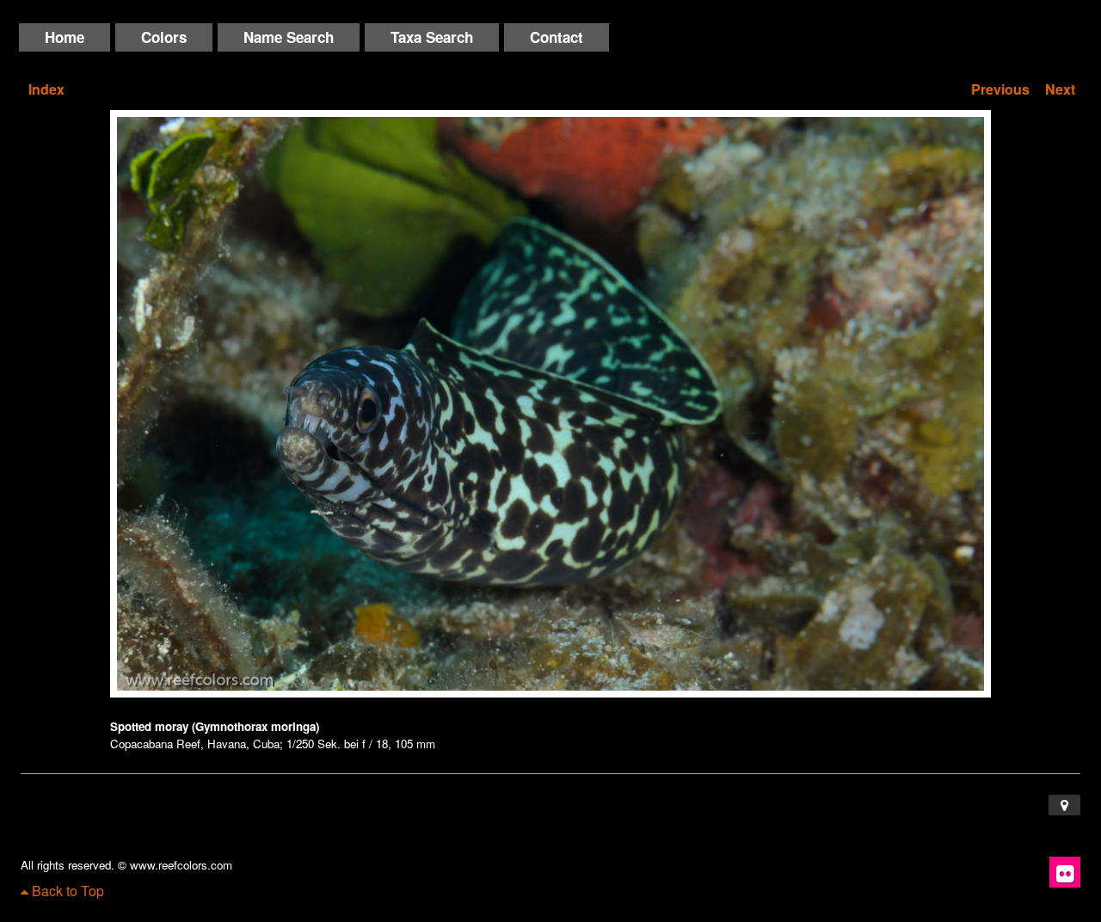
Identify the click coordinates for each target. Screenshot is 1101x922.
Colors (164, 37)
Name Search (288, 37)
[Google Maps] (1064, 805)
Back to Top (66, 890)
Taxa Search (432, 37)
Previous (1000, 89)
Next (1060, 89)
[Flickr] (1064, 872)
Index (46, 89)
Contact (556, 37)
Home (64, 37)
